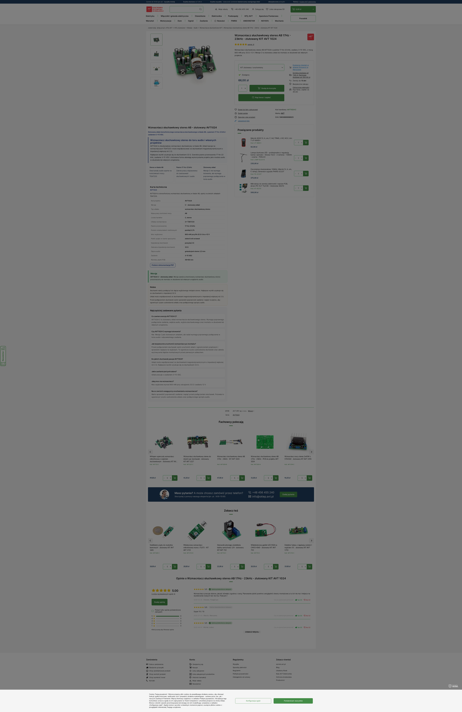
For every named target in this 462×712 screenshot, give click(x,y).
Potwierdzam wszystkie (293, 701)
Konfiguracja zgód (253, 701)
